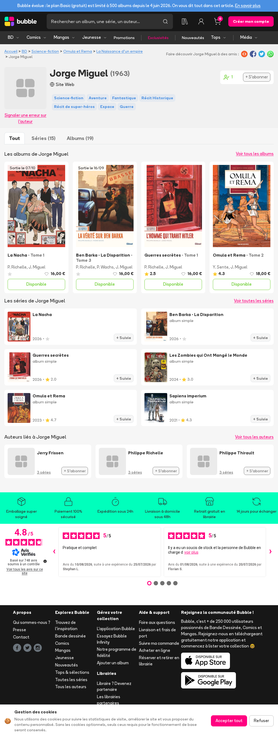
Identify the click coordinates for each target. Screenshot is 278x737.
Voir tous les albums (255, 153)
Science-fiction (45, 51)
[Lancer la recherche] (165, 21)
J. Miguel (37, 267)
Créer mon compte (251, 21)
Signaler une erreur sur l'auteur (25, 118)
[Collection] (184, 21)
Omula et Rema (77, 51)
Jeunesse (91, 37)
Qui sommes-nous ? (31, 622)
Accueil (10, 51)
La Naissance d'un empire (119, 51)
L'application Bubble (116, 628)
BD (11, 37)
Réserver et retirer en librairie (159, 660)
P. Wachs (105, 267)
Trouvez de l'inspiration (66, 625)
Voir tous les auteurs (254, 436)
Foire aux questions (157, 622)
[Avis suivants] (270, 552)
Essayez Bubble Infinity (112, 639)
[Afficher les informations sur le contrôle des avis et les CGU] (45, 561)
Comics (34, 37)
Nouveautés (193, 37)
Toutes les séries (71, 679)
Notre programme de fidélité (116, 652)
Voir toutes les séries (254, 300)
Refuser (261, 720)
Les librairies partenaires (108, 700)
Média (246, 37)
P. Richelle (17, 267)
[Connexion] (201, 21)
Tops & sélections (72, 672)
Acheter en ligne (154, 650)
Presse (19, 629)
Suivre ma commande (159, 643)
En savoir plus (248, 5)
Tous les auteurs (70, 686)
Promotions (124, 37)
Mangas (61, 37)
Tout (14, 138)
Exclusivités (158, 37)
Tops (215, 37)
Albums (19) (80, 138)
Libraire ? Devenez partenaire (114, 686)
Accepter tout (229, 720)
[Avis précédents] (54, 552)
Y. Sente (221, 267)
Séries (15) (43, 138)
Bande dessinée (70, 636)
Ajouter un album (113, 662)
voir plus (191, 552)
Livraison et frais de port (157, 633)
